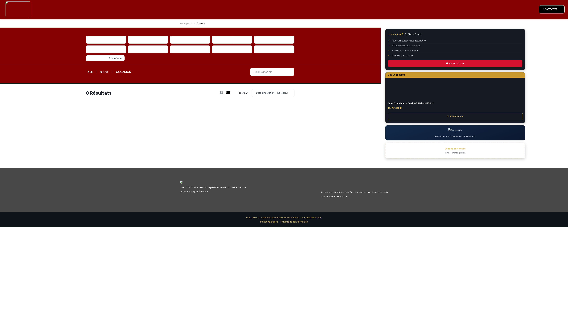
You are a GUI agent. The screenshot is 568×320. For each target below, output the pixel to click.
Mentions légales (269, 215)
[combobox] (106, 40)
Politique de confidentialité (294, 215)
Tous (91, 62)
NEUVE (111, 62)
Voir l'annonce (455, 116)
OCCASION (135, 62)
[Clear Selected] (121, 39)
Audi (212, 23)
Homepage (186, 23)
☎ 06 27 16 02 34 (455, 63)
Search (201, 23)
